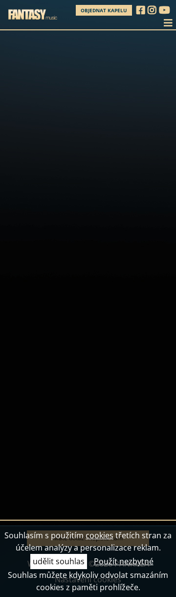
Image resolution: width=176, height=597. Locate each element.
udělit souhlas (59, 561)
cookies (99, 535)
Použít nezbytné (124, 561)
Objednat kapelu (104, 10)
